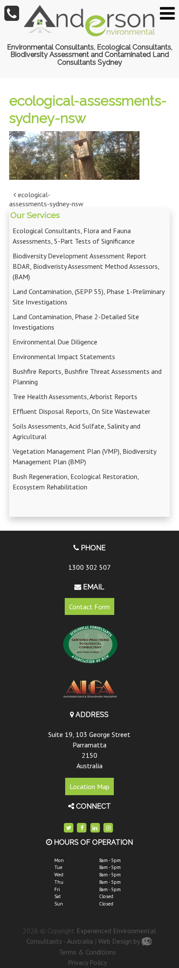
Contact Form (89, 606)
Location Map (89, 786)
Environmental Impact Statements (64, 356)
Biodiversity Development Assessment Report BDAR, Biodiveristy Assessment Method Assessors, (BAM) (86, 266)
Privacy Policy (87, 962)
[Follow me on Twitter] (68, 828)
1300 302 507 (89, 567)
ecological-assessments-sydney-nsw (46, 199)
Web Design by (119, 941)
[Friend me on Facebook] (82, 828)
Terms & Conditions (87, 952)
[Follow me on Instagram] (108, 828)
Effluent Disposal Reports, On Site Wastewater (81, 411)
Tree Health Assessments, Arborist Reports (75, 396)
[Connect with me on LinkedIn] (95, 828)
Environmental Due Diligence (55, 341)
